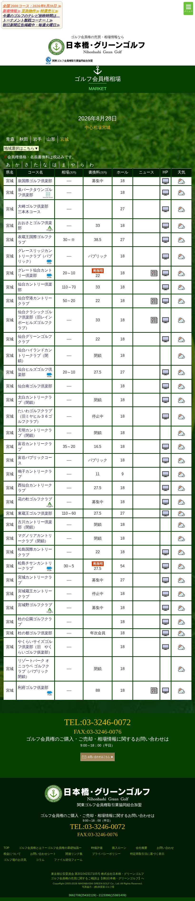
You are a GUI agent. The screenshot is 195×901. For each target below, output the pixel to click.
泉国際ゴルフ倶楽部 (35, 181)
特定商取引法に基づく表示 (147, 853)
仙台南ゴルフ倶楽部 (35, 386)
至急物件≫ (30, 11)
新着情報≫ (11, 11)
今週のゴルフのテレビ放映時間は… (31, 16)
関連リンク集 (74, 853)
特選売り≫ (49, 11)
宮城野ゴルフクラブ (35, 605)
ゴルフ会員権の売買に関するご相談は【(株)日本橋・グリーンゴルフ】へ (97, 878)
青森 (10, 139)
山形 (51, 139)
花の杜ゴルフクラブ (35, 499)
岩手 (37, 139)
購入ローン (119, 848)
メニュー (188, 11)
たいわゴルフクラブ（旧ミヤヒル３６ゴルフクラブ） (35, 416)
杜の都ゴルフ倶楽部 (35, 633)
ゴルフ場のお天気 (15, 859)
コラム (40, 859)
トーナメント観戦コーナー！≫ (28, 20)
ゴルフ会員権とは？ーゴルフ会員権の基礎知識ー (50, 848)
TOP (6, 848)
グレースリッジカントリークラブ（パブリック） (35, 256)
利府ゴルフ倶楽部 (33, 688)
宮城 (64, 139)
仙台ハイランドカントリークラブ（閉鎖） (35, 355)
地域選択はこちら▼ (21, 148)
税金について (12, 853)
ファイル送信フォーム (68, 859)
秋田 (24, 139)
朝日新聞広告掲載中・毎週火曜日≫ (31, 25)
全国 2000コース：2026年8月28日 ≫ (32, 6)
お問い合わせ (165, 848)
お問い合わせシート (43, 853)
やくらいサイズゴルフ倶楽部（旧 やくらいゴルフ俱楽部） (35, 647)
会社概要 (141, 848)
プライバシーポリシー (106, 853)
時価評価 (96, 848)
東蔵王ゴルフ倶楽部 (35, 513)
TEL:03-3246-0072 (97, 722)
